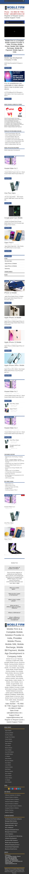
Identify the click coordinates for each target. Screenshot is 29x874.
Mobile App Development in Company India (14, 653)
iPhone (5, 258)
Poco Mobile (19, 671)
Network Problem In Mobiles (12, 801)
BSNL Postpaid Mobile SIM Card (13, 144)
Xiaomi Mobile (13, 666)
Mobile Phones (14, 662)
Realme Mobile (18, 669)
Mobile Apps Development (11, 842)
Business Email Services (11, 823)
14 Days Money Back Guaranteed (13, 472)
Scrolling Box (8, 495)
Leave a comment (16, 170)
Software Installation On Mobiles (13, 795)
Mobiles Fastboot (9, 812)
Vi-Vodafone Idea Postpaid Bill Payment (14, 124)
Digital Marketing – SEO (11, 825)
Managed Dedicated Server (12, 829)
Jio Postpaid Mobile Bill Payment (12, 122)
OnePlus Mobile (10, 671)
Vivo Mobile (12, 667)
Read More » (8, 67)
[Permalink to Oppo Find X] (14, 240)
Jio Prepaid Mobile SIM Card (12, 136)
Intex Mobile (10, 675)
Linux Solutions (9, 834)
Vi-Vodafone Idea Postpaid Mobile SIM (14, 141)
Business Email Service (11, 849)
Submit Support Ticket (12, 18)
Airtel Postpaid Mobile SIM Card (13, 135)
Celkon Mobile (17, 680)
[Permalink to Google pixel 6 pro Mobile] (14, 215)
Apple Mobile (9, 669)
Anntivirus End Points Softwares (13, 819)
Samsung (7, 268)
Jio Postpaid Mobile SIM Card (12, 138)
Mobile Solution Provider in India (14, 635)
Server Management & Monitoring (13, 836)
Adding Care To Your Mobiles (12, 470)
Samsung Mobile (9, 732)
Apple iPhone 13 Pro (10, 485)
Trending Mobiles (9, 157)
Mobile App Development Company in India (13, 59)
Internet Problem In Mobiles (11, 797)
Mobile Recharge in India (11, 871)
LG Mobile (14, 685)
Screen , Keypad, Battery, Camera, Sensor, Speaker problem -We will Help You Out (14, 461)
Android (7, 380)
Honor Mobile (8, 750)
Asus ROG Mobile (9, 752)
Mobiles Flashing (9, 810)
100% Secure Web (9, 477)
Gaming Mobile (13, 664)
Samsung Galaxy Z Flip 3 (11, 490)
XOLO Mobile (15, 682)
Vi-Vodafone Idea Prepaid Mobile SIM (14, 139)
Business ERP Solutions (11, 840)
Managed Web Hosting (11, 821)
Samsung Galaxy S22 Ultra (11, 486)
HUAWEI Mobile (9, 754)
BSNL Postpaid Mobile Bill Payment (13, 126)
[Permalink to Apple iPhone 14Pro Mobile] (14, 363)
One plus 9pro (8, 261)
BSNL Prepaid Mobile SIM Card (12, 142)
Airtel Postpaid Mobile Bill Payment (12, 119)
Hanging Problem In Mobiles (12, 808)
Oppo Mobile (20, 667)
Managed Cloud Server (11, 831)
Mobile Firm (12, 629)
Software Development (11, 838)
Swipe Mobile (9, 680)
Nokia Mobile (9, 673)
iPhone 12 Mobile (10, 293)
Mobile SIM (10, 644)
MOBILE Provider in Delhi (16, 687)
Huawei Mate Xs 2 (10, 168)
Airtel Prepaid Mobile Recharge (11, 118)
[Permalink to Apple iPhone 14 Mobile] (14, 315)
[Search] (24, 1)
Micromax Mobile (18, 673)
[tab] (14, 568)
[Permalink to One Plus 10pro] (14, 191)
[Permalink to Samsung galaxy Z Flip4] (14, 553)
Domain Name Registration (12, 846)
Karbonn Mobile (10, 676)
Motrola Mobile (8, 747)
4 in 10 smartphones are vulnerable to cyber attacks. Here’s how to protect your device (14, 86)
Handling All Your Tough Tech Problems (14, 463)
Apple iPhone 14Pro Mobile (14, 365)
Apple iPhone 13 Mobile (11, 263)
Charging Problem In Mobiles (12, 799)
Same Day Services (10, 473)
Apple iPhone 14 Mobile (11, 266)
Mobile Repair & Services (13, 696)
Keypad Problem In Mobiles (11, 803)
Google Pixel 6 (8, 488)
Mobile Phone (14, 641)
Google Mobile (15, 683)
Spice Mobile (19, 678)
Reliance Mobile (10, 678)
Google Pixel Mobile (10, 737)
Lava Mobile (18, 675)
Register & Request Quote (13, 16)
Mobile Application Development (12, 150)
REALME (5, 275)
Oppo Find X (8, 242)
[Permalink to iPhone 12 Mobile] (14, 290)
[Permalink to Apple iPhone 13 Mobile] (14, 340)
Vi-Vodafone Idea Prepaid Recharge (13, 123)
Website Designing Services (12, 844)
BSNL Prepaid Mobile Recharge (12, 125)
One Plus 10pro (10, 193)
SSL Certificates (9, 827)
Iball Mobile (19, 676)
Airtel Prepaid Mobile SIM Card (12, 133)
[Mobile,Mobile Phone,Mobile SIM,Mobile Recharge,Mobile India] (14, 8)
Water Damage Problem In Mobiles (13, 805)
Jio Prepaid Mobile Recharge (11, 120)
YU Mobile (7, 780)
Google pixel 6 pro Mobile (13, 218)
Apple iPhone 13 (9, 483)
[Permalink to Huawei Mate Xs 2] (14, 166)
